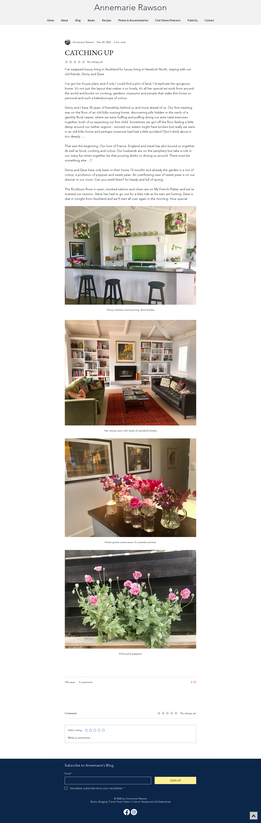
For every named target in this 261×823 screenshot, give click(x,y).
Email (68, 773)
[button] (91, 20)
